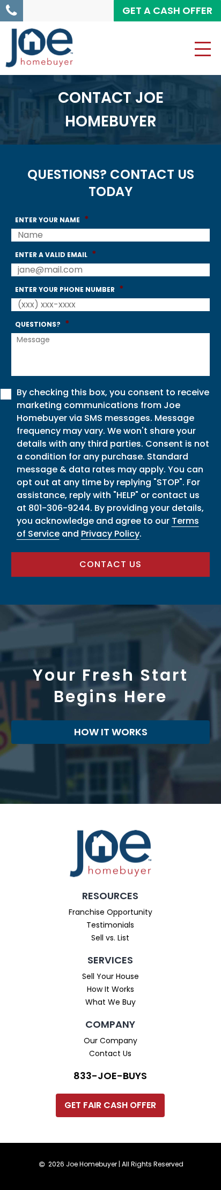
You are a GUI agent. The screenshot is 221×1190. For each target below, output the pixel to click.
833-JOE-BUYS (110, 1075)
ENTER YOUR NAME (52, 219)
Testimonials (110, 925)
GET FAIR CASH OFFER (110, 1105)
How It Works (110, 989)
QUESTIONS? (42, 324)
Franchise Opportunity (110, 912)
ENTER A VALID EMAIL (56, 254)
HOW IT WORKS (111, 732)
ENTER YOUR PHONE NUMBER (69, 289)
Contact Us (110, 1053)
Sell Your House (110, 976)
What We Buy (110, 1002)
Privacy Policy (110, 534)
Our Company (110, 1040)
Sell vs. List (110, 937)
